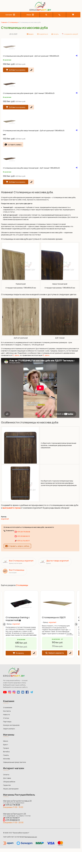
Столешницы (13, 22)
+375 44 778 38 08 (12, 805)
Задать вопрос (9, 729)
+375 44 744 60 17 (23, 541)
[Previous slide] (4, 624)
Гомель (6, 755)
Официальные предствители (14, 762)
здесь (17, 355)
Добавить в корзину (17, 70)
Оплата (6, 774)
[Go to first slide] (76, 624)
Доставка (7, 778)
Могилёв (6, 759)
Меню (29, 15)
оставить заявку (14, 144)
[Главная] (40, 10)
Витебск (6, 751)
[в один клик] (31, 70)
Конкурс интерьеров (11, 725)
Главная (4, 22)
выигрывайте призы (11, 508)
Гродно (6, 748)
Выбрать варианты (56, 653)
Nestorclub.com (32, 837)
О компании (7, 707)
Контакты (7, 711)
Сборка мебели (9, 782)
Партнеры (7, 721)
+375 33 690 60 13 (23, 536)
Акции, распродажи (10, 789)
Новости (6, 714)
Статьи (6, 718)
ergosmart (5, 519)
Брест (5, 744)
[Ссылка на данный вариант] (76, 55)
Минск (5, 741)
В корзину (20, 653)
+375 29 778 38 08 (23, 532)
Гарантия (7, 785)
